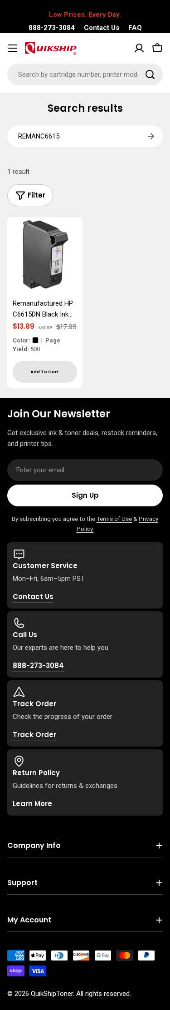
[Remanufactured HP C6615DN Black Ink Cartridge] (45, 254)
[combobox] (85, 74)
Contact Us (101, 28)
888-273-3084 (52, 28)
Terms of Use (114, 518)
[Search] (150, 74)
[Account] (139, 48)
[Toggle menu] (12, 48)
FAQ (135, 28)
